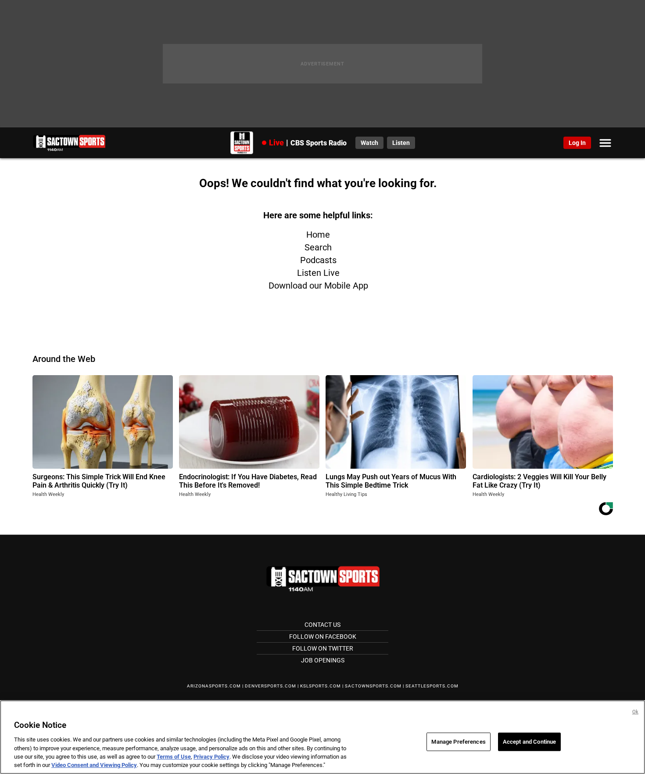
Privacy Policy (211, 756)
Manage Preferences (458, 741)
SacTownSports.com (373, 686)
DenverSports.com (270, 686)
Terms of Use (174, 756)
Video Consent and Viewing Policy (94, 765)
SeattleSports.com (432, 686)
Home (318, 234)
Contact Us (322, 624)
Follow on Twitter (322, 648)
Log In (577, 142)
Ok (635, 712)
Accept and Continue (529, 741)
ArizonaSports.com (214, 686)
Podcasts (318, 260)
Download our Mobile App (318, 285)
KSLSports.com (320, 686)
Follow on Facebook (322, 636)
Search (318, 247)
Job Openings (322, 660)
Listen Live (318, 273)
